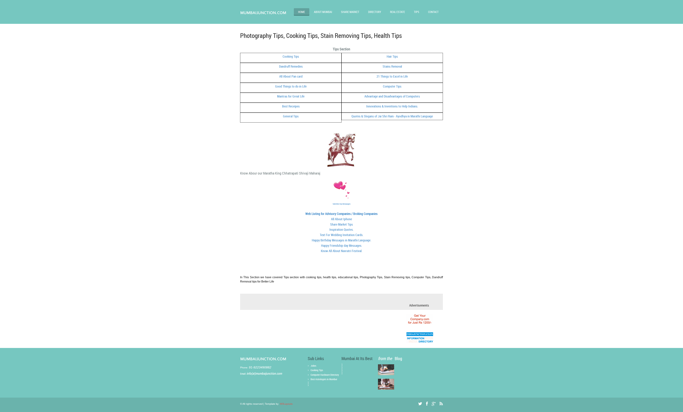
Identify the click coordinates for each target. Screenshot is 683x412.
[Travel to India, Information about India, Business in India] (419, 337)
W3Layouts (286, 403)
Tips (416, 12)
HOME (301, 12)
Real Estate (397, 12)
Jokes (313, 365)
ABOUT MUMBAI (323, 12)
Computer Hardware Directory (325, 374)
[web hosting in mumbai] (419, 319)
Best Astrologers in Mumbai (324, 379)
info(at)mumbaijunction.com (264, 373)
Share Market (350, 12)
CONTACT (433, 12)
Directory (374, 12)
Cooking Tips (317, 370)
